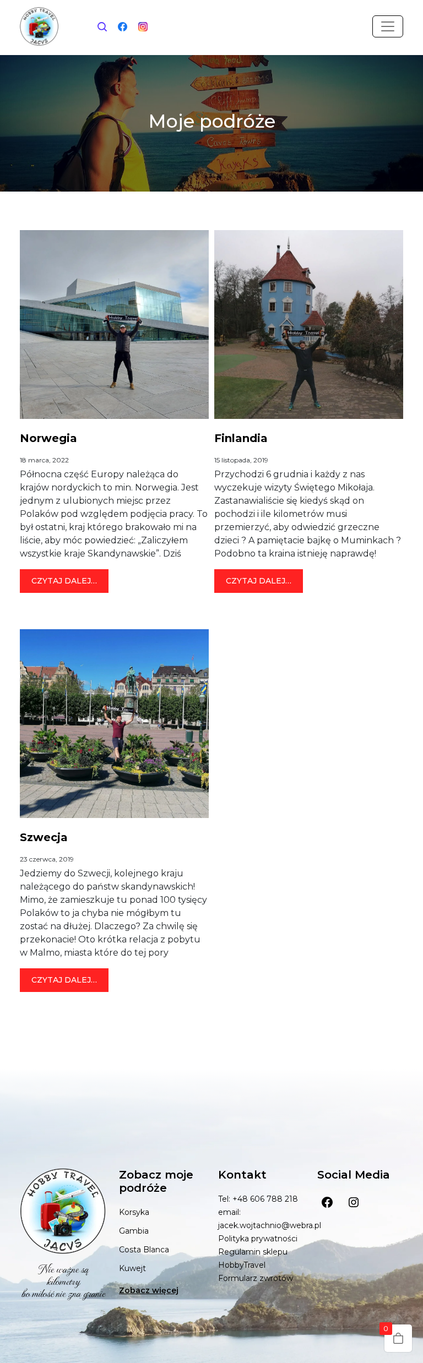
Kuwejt (132, 1268)
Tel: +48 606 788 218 (258, 1199)
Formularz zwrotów (255, 1278)
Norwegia (48, 438)
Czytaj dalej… (70, 580)
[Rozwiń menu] (387, 26)
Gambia (134, 1231)
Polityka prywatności (257, 1239)
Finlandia (241, 438)
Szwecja (44, 837)
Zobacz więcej (148, 1290)
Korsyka (134, 1212)
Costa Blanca (144, 1250)
